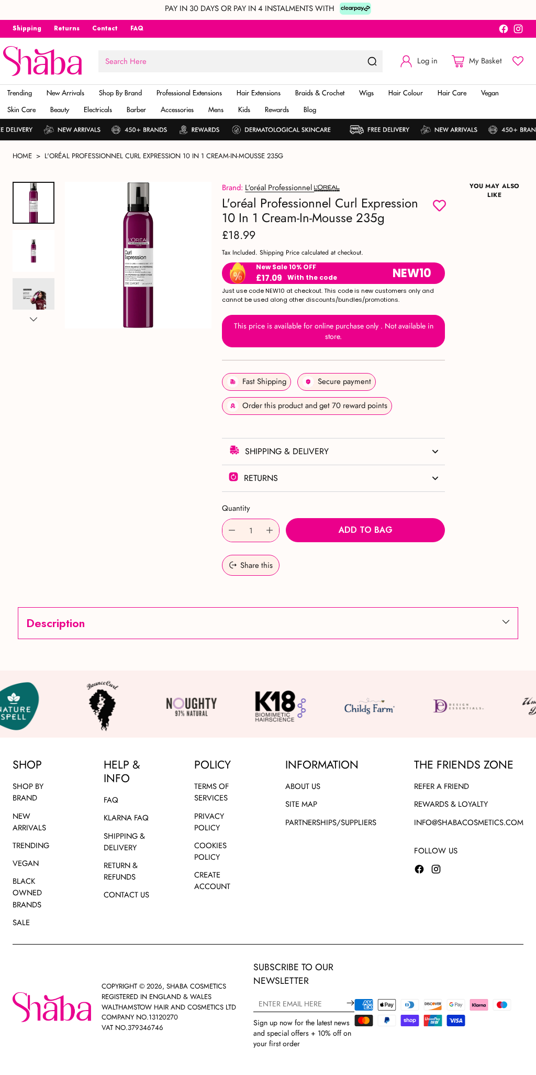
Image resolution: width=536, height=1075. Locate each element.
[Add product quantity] (269, 530)
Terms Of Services (211, 792)
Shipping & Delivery (124, 841)
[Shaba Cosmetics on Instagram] (518, 30)
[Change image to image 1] (33, 203)
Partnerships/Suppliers (330, 822)
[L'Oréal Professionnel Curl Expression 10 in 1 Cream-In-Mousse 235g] (138, 255)
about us (302, 786)
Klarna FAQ (126, 818)
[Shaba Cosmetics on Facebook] (503, 30)
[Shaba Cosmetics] (42, 61)
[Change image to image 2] (33, 251)
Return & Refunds (121, 871)
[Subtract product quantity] (231, 530)
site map (301, 804)
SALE (21, 922)
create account (212, 880)
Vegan (26, 863)
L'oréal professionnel (279, 187)
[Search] (372, 61)
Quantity (236, 508)
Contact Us (126, 895)
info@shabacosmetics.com (468, 822)
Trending (31, 845)
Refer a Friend (441, 786)
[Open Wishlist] (517, 61)
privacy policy (209, 821)
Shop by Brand (28, 792)
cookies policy (210, 851)
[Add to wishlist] (439, 206)
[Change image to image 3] (33, 299)
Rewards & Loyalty (451, 804)
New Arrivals (29, 821)
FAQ (111, 800)
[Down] (33, 319)
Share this (256, 565)
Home (22, 156)
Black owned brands (27, 892)
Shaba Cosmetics (196, 986)
